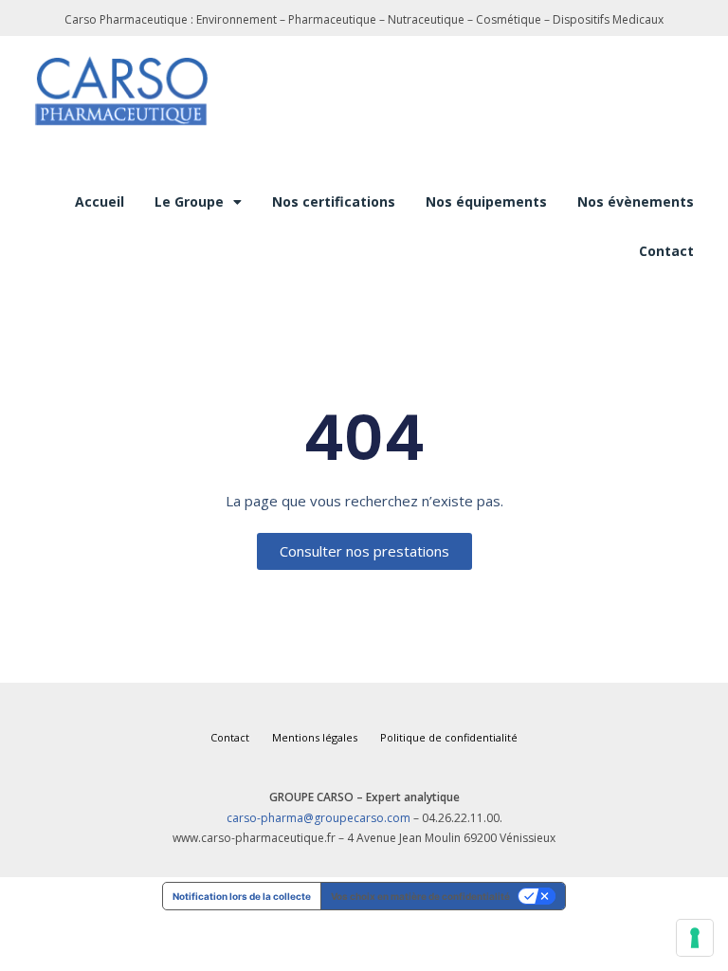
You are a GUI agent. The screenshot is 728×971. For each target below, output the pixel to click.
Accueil (99, 201)
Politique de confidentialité (449, 737)
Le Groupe (189, 201)
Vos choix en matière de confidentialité (420, 896)
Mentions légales (314, 737)
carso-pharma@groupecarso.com (318, 818)
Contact (666, 251)
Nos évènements (635, 201)
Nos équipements (486, 201)
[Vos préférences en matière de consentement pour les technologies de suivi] (695, 938)
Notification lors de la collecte (242, 896)
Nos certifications (333, 201)
